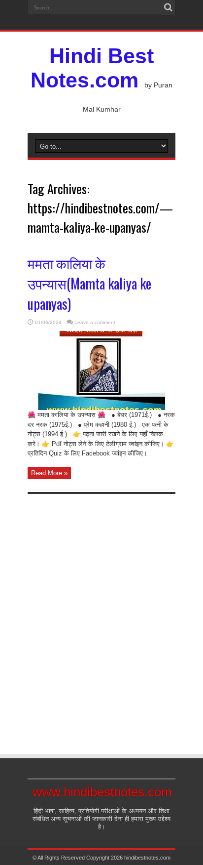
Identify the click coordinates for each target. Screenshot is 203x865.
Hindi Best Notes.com (92, 68)
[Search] (168, 7)
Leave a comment (94, 322)
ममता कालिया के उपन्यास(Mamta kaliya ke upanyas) (89, 283)
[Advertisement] (101, 615)
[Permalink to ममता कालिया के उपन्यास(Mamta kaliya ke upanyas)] (101, 408)
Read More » (49, 473)
